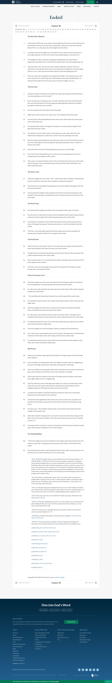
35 (23, 31)
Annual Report (17, 639)
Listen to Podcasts (55, 610)
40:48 (34, 522)
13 (50, 29)
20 (68, 29)
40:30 (34, 510)
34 (21, 31)
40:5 (34, 477)
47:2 (45, 551)
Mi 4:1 (42, 532)
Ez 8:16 (40, 540)
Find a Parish (70, 2)
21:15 (53, 536)
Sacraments (38, 644)
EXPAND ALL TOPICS (18, 663)
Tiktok (97, 669)
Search (97, 2)
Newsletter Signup (85, 639)
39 (33, 31)
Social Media (83, 642)
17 (60, 29)
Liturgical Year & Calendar (43, 642)
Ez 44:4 (41, 551)
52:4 (52, 528)
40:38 (34, 555)
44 (46, 31)
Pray (58, 639)
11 (45, 29)
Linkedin (90, 669)
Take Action (60, 633)
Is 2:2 (38, 532)
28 (87, 29)
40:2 (34, 532)
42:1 (45, 547)
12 (48, 29)
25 (80, 29)
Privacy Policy (60, 577)
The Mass (38, 649)
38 (31, 31)
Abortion (15, 633)
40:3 (34, 536)
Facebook (83, 669)
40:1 (34, 459)
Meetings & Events (63, 637)
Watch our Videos (67, 610)
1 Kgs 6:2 (40, 567)
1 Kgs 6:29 (40, 543)
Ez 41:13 (41, 563)
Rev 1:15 (45, 536)
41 (38, 31)
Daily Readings (57, 2)
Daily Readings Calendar (64, 2)
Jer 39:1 (45, 528)
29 (90, 29)
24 (77, 29)
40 (81, 465)
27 (85, 29)
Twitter (79, 669)
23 (75, 29)
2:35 (41, 518)
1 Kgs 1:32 (34, 518)
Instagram (94, 669)
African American (18, 637)
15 (55, 29)
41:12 (78, 491)
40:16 (34, 543)
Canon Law (16, 653)
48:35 (37, 459)
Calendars (83, 637)
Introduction (20, 29)
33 (18, 31)
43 (43, 31)
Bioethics (15, 651)
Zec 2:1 (38, 536)
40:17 (34, 495)
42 (41, 31)
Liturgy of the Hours (41, 646)
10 (43, 29)
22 (73, 29)
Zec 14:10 (48, 532)
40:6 (34, 487)
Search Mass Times (40, 637)
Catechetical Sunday (19, 658)
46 (51, 31)
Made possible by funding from (82, 675)
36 (26, 31)
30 (92, 29)
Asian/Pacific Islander (19, 644)
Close (107, 681)
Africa (14, 635)
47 (53, 31)
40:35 (34, 551)
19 (65, 29)
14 (53, 29)
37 (28, 31)
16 (58, 29)
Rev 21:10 (56, 532)
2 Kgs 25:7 (39, 528)
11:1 (50, 536)
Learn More (71, 622)
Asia (14, 642)
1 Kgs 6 (56, 524)
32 (16, 31)
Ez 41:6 (41, 547)
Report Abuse (80, 2)
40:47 (34, 563)
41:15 (38, 522)
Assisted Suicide (17, 646)
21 (70, 29)
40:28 (34, 501)
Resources (83, 635)
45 (48, 31)
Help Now (90, 2)
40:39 (34, 559)
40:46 (34, 516)
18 (63, 29)
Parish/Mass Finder (85, 633)
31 (95, 29)
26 (82, 29)
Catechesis (16, 655)
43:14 (48, 563)
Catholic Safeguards (19, 660)
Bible (14, 649)
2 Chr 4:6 (40, 555)
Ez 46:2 (40, 559)
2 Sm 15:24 (75, 516)
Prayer (37, 639)
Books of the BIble (40, 635)
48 (56, 31)
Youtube (86, 669)
